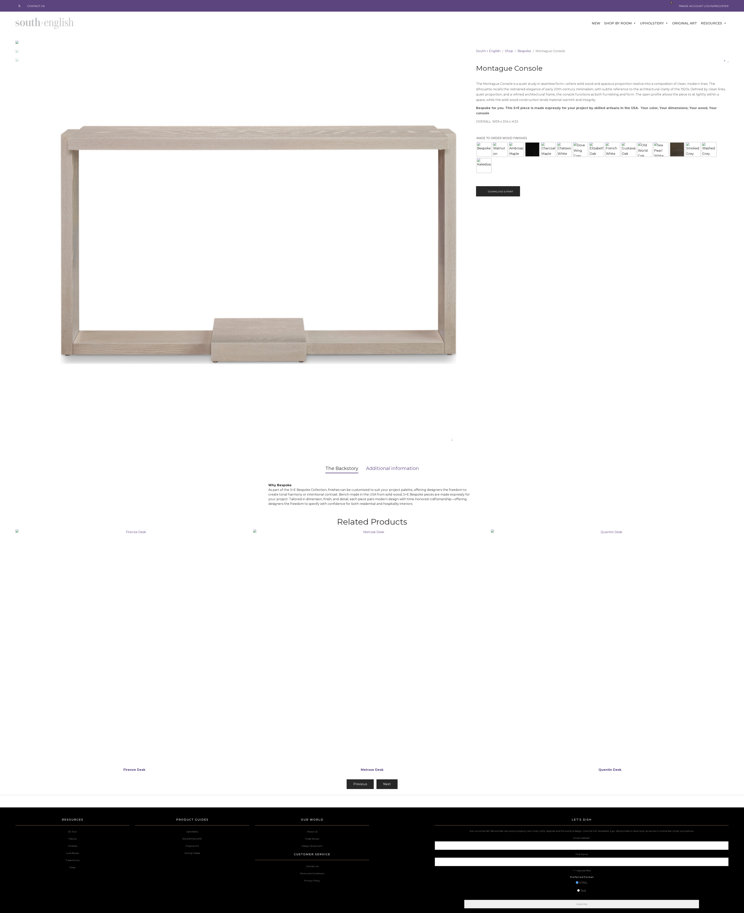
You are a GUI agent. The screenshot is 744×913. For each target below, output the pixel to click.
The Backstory (341, 468)
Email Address (581, 837)
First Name (582, 854)
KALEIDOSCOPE (192, 838)
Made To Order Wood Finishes (501, 138)
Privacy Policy (312, 880)
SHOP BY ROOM (618, 23)
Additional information (392, 468)
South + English (488, 51)
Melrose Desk (134, 770)
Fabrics (73, 838)
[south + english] (45, 23)
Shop (509, 51)
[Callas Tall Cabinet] (724, 60)
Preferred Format (581, 877)
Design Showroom (312, 845)
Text (583, 890)
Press (72, 867)
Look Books (72, 853)
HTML (583, 883)
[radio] (484, 149)
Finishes (72, 845)
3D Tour (72, 831)
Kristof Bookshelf (609, 770)
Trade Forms (72, 860)
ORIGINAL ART (684, 23)
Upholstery (192, 831)
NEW (596, 23)
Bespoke (524, 51)
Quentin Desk (372, 770)
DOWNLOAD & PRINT (500, 191)
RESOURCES (711, 23)
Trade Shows (312, 838)
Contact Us (312, 866)
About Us (312, 831)
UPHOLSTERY (652, 23)
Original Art (192, 845)
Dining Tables (192, 853)
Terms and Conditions (312, 873)
